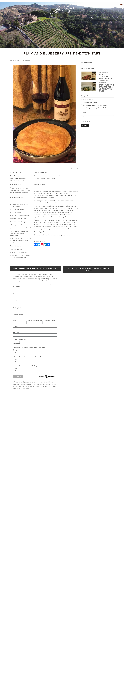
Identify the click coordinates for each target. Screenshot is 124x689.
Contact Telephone (19, 339)
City (14, 320)
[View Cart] (120, 4)
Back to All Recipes (40, 241)
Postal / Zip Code (49, 320)
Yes (16, 350)
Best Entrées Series (90, 102)
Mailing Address (18, 308)
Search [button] (85, 125)
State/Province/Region (35, 320)
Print (68, 168)
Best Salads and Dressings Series (95, 105)
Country (15, 326)
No (16, 352)
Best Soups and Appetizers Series (95, 108)
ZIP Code (16, 332)
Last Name (16, 301)
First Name (16, 294)
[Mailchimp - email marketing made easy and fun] (47, 376)
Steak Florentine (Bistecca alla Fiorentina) (105, 77)
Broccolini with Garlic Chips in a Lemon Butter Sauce (106, 88)
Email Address (18, 287)
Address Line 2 (18, 314)
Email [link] (75, 168)
